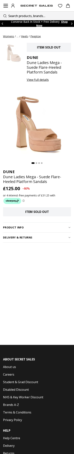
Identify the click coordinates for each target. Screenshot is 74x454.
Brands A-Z (11, 405)
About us (9, 367)
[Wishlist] (60, 6)
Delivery (9, 446)
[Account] (13, 5)
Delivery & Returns (17, 237)
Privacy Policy (12, 420)
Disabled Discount (16, 390)
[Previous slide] (2, 23)
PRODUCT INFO (13, 227)
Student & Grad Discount (20, 382)
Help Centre (11, 438)
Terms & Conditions (17, 412)
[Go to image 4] (42, 163)
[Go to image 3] (39, 163)
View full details (38, 80)
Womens (8, 36)
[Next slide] (71, 23)
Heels (24, 36)
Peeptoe (35, 36)
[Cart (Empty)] (68, 5)
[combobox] (37, 16)
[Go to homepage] (36, 6)
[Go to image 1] (33, 163)
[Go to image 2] (36, 163)
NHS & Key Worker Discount (23, 397)
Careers (8, 374)
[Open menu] (5, 6)
